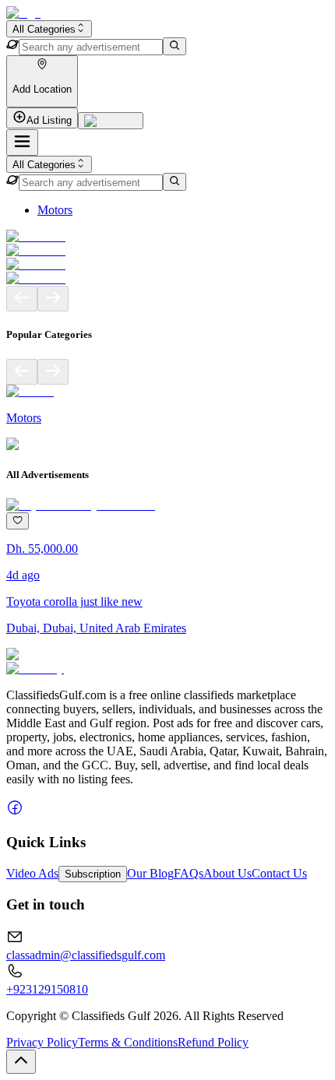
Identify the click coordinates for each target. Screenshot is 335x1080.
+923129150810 (47, 989)
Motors (54, 209)
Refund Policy (213, 1042)
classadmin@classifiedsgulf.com (85, 955)
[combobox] (49, 28)
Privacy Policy (42, 1042)
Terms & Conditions (128, 1042)
